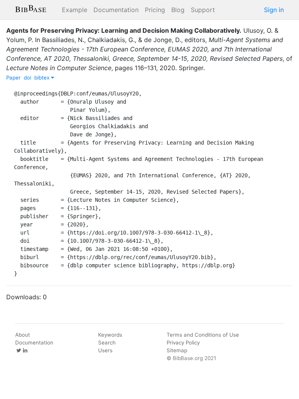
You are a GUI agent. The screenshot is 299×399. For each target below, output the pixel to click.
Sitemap (177, 350)
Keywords (110, 335)
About (22, 335)
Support (203, 10)
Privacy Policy (183, 342)
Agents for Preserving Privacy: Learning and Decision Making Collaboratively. (123, 30)
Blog (178, 10)
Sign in (274, 10)
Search (107, 342)
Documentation (116, 10)
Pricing (155, 10)
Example (74, 10)
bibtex (42, 77)
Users (105, 350)
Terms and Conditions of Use (203, 335)
